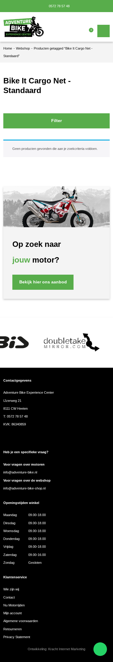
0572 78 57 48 (59, 6)
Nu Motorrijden (14, 605)
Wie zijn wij (11, 589)
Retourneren (12, 629)
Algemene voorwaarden (20, 621)
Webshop (23, 48)
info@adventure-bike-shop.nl (24, 488)
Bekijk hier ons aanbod (43, 282)
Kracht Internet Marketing (66, 649)
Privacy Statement (16, 637)
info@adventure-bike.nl (20, 472)
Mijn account (12, 613)
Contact (9, 597)
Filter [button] (56, 120)
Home (7, 48)
